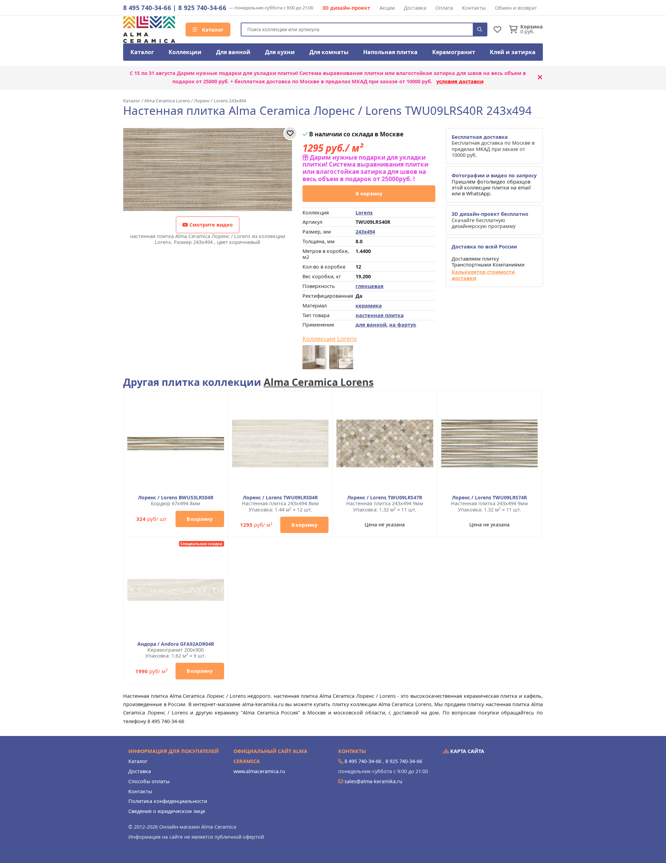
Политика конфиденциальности (167, 801)
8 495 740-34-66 (147, 7)
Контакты (474, 8)
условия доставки (460, 81)
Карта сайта (466, 751)
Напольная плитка (390, 52)
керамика (369, 305)
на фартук (402, 324)
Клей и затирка (513, 52)
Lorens (364, 212)
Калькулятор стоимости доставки (483, 275)
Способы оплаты (149, 781)
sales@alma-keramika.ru (373, 781)
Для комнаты (329, 52)
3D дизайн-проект (346, 8)
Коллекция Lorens (329, 339)
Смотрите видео (210, 224)
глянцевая (370, 286)
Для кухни (280, 52)
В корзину (369, 193)
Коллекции (185, 52)
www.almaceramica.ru (259, 771)
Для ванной (233, 52)
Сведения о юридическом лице (166, 811)
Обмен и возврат (516, 8)
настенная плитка (380, 315)
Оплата (444, 8)
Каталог (211, 29)
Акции (387, 8)
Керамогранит (453, 52)
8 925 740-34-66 (202, 7)
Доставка (415, 8)
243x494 (365, 231)
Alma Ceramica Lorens (319, 382)
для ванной (371, 324)
